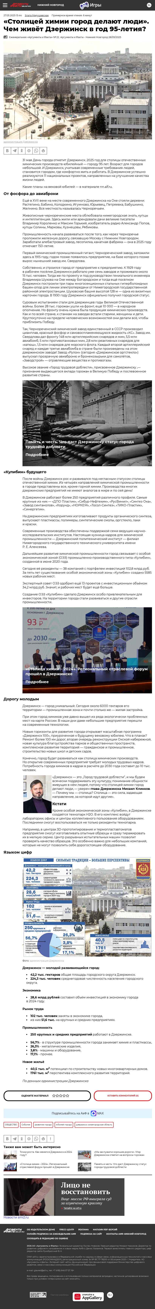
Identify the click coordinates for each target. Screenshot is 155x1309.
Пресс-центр (66, 1229)
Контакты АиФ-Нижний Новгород (126, 1234)
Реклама (83, 1229)
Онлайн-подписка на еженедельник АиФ (51, 1234)
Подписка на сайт (91, 1234)
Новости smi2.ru (16, 1217)
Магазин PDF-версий (105, 1229)
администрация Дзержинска (21, 141)
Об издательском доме (41, 1229)
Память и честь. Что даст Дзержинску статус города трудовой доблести (80, 444)
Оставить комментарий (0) (123, 1096)
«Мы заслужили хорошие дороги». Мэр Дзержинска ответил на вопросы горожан (119, 1153)
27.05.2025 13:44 (13, 15)
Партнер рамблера (59, 1295)
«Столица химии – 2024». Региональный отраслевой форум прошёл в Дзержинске (87, 671)
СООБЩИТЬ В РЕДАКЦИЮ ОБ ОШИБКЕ (47, 1238)
